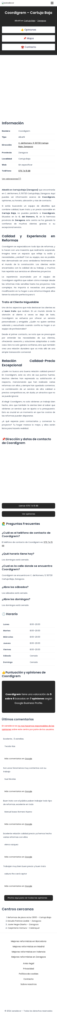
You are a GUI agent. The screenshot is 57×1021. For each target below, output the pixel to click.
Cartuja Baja (29, 20)
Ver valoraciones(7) (11, 179)
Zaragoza (41, 20)
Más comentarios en (18, 758)
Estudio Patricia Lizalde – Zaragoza (24, 921)
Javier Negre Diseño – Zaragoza (23, 924)
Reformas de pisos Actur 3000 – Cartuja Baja (29, 917)
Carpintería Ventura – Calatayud (23, 928)
